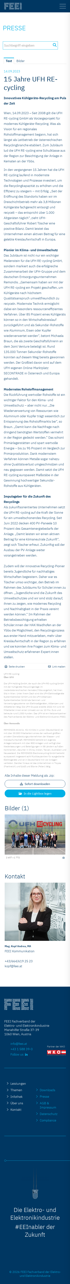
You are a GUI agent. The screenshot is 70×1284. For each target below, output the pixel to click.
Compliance (48, 1120)
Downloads (47, 1090)
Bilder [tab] (20, 61)
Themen (16, 1090)
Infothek (16, 1097)
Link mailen (58, 666)
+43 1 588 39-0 (21, 1049)
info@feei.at (18, 1043)
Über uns (16, 1103)
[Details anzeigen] (64, 857)
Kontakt (15, 1109)
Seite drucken (17, 666)
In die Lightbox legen (37, 793)
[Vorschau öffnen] (35, 835)
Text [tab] (9, 61)
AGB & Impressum (48, 1105)
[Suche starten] (54, 45)
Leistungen (18, 1083)
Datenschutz (48, 1114)
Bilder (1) (17, 808)
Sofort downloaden (37, 784)
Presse (14, 28)
